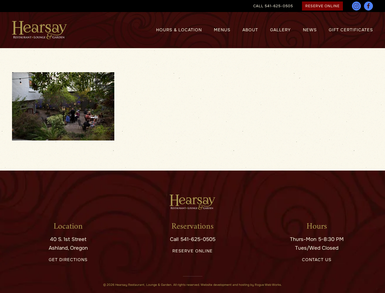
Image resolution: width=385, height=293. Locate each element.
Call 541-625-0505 (192, 239)
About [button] (250, 29)
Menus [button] (222, 29)
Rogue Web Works (268, 285)
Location (68, 226)
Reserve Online (322, 6)
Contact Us (316, 259)
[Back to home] (39, 30)
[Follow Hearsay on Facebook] (368, 6)
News (310, 29)
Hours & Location (179, 29)
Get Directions (68, 259)
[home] (192, 202)
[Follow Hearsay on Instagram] (356, 6)
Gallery (280, 29)
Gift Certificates (351, 29)
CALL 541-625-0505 (273, 6)
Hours (316, 226)
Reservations (192, 226)
